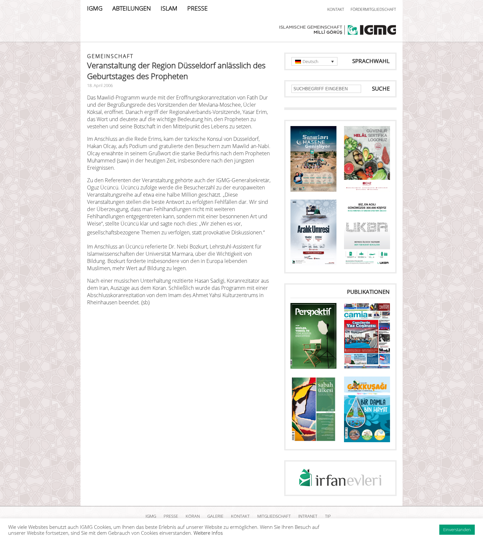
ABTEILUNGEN (131, 8)
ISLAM (169, 8)
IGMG (95, 8)
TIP (328, 516)
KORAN (193, 516)
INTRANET (307, 516)
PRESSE (197, 8)
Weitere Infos (208, 533)
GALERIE (215, 516)
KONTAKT (335, 9)
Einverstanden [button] (457, 529)
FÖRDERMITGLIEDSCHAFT (373, 9)
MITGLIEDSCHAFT (274, 516)
